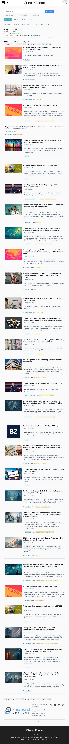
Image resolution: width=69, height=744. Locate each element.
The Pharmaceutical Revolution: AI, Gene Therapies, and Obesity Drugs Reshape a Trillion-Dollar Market (43, 565)
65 (43, 44)
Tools (30, 19)
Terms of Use (41, 740)
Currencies (30, 24)
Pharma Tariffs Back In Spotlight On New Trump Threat (43, 383)
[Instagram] (63, 711)
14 (31, 44)
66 (46, 44)
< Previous (6, 44)
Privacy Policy (41, 715)
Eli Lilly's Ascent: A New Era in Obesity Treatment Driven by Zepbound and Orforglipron (43, 539)
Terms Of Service (38, 717)
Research (50, 38)
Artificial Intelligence (40, 532)
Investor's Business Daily (30, 79)
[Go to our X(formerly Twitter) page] (34, 734)
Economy (39, 99)
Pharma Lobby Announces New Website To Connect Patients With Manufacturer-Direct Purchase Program (43, 319)
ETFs (23, 19)
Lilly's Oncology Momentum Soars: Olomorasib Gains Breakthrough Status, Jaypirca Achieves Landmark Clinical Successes (42, 675)
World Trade (53, 198)
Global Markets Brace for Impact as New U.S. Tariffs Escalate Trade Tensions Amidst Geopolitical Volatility (42, 402)
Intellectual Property (50, 121)
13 (28, 44)
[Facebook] (55, 711)
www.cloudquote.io (36, 708)
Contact (35, 740)
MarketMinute (28, 222)
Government (42, 121)
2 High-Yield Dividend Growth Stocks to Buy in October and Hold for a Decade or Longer (43, 86)
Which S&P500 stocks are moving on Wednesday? (42, 165)
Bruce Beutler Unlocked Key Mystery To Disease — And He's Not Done (43, 66)
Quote (13, 38)
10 (19, 44)
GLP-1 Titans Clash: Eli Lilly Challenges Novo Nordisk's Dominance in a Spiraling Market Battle (42, 650)
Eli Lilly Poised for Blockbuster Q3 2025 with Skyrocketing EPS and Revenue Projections (39, 629)
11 (22, 44)
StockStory (27, 59)
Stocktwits (9, 134)
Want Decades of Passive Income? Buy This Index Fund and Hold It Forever (42, 299)
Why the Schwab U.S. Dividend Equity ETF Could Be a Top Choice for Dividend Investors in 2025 (43, 341)
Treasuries (48, 24)
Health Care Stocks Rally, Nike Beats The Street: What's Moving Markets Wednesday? (43, 141)
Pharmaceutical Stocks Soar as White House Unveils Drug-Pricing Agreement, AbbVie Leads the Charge (42, 229)
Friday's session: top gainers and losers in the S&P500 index (42, 607)
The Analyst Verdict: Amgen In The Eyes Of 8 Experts (43, 426)
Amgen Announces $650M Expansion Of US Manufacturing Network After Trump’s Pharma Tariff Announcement (34, 128)
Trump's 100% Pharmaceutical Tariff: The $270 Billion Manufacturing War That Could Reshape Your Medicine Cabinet (42, 447)
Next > (50, 44)
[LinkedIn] (59, 711)
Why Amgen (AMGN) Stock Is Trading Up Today (40, 586)
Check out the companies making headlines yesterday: (40, 55)
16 (36, 44)
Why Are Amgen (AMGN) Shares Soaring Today (40, 105)
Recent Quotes (9, 15)
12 (25, 44)
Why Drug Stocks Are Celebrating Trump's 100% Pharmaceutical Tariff (40, 186)
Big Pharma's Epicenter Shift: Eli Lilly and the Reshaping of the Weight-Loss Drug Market (43, 492)
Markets (7, 19)
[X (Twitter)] (51, 711)
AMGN (18, 29)
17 (39, 44)
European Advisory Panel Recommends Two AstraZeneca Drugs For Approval (43, 470)
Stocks (16, 19)
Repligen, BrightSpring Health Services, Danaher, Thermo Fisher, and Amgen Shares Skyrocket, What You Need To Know (43, 252)
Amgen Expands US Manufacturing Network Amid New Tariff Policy (42, 361)
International (39, 24)
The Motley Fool (28, 99)
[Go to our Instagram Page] (38, 734)
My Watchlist (23, 15)
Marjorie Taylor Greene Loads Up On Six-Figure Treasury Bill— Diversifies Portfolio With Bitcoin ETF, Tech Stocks (43, 275)
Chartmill (27, 179)
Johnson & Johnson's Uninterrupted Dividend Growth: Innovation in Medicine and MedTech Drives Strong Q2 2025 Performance (42, 514)
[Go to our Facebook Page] (30, 734)
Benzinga (27, 156)
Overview (16, 24)
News (23, 24)
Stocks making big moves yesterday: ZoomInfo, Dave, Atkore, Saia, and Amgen (42, 48)
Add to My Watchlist (35, 35)
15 (33, 44)
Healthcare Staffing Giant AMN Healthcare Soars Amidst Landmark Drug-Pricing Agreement (43, 205)
